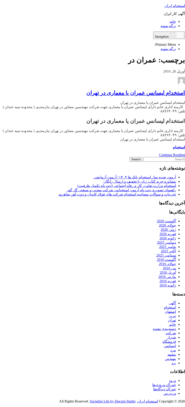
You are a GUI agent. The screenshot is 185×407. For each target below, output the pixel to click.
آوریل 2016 (168, 272)
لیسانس (170, 346)
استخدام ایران (174, 6)
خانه (173, 21)
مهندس (170, 359)
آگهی (172, 303)
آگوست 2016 (166, 259)
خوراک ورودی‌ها (164, 385)
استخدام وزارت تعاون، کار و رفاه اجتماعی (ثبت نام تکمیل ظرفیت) (126, 186)
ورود (172, 380)
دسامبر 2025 (166, 242)
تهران (172, 320)
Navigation (162, 36)
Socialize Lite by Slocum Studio (113, 401)
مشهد (171, 354)
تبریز (172, 316)
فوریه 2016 (168, 281)
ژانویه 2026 (168, 238)
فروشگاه (169, 341)
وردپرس (169, 393)
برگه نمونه (168, 26)
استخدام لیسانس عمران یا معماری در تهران (135, 93)
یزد (173, 363)
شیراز (171, 337)
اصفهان (170, 312)
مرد (173, 350)
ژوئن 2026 (168, 230)
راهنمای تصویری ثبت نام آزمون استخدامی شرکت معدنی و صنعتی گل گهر (121, 190)
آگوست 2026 (166, 221)
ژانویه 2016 (168, 285)
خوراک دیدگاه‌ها (164, 389)
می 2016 (169, 268)
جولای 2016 (167, 264)
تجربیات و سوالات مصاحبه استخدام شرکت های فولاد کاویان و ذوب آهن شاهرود (117, 194)
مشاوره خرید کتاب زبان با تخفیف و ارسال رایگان (139, 181)
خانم (172, 324)
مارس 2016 (167, 277)
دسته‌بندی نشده (164, 329)
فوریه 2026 (168, 234)
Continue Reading (172, 155)
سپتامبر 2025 (166, 255)
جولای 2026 (167, 225)
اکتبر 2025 (168, 251)
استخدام (179, 147)
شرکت (171, 333)
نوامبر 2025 (167, 247)
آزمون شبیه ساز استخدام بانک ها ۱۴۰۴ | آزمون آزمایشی (134, 177)
